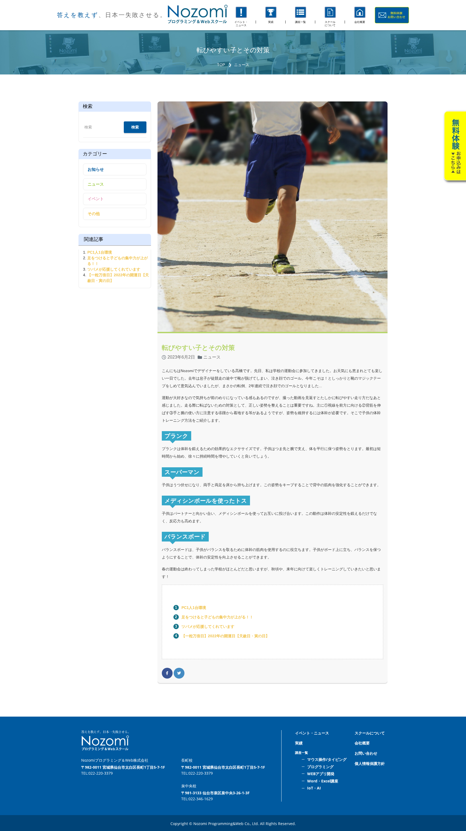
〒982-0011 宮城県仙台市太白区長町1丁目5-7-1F (123, 767)
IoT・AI (314, 788)
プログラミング (320, 766)
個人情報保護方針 (370, 763)
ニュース (241, 65)
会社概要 (362, 742)
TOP (221, 65)
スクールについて (370, 732)
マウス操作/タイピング (327, 759)
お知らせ (96, 169)
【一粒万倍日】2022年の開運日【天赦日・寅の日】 (225, 636)
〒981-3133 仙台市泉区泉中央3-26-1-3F (215, 792)
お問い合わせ (366, 753)
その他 (94, 213)
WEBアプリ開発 (320, 773)
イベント (96, 198)
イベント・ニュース (312, 732)
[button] (300, 15)
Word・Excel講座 (322, 781)
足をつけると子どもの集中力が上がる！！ (219, 617)
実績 (299, 742)
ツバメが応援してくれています (207, 626)
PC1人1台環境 (193, 607)
